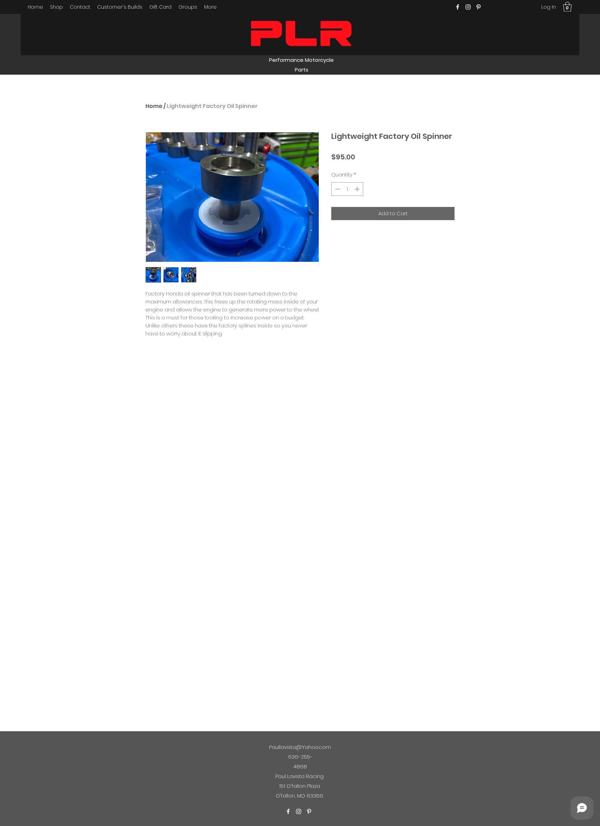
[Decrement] (337, 189)
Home (153, 106)
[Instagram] (468, 6)
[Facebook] (457, 6)
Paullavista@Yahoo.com (300, 747)
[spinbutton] (347, 189)
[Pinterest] (478, 6)
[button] (567, 7)
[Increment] (357, 189)
